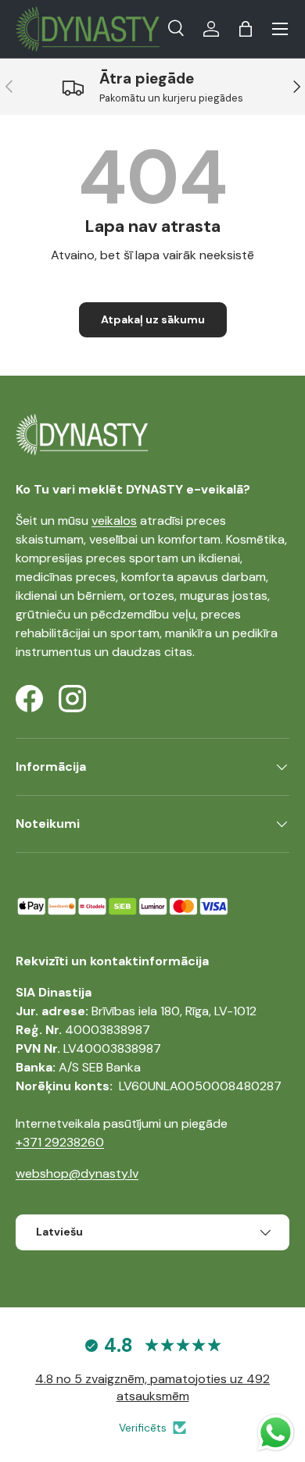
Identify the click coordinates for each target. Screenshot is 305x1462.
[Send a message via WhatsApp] (275, 1432)
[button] (245, 29)
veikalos (114, 520)
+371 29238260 (60, 1142)
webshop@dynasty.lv (77, 1173)
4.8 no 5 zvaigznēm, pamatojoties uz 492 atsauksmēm (152, 1387)
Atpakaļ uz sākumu (153, 319)
